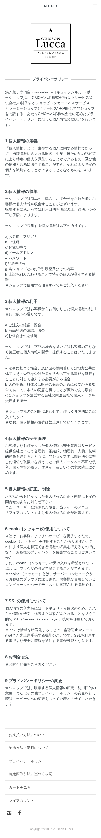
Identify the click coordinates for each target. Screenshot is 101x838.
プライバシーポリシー (27, 761)
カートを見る (20, 787)
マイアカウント (21, 801)
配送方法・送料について (29, 748)
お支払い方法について (27, 735)
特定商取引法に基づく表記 (30, 774)
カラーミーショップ (21, 108)
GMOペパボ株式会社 (49, 97)
